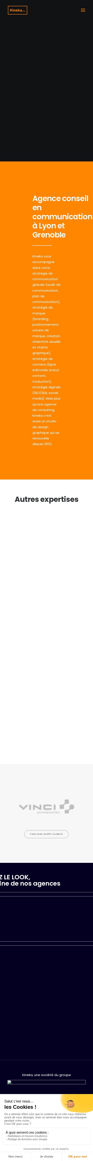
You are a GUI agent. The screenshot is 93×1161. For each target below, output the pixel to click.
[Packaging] (46, 691)
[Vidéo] (46, 627)
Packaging (46, 710)
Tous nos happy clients (46, 834)
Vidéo (46, 645)
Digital (46, 581)
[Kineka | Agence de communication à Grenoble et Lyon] (17, 10)
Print (46, 533)
